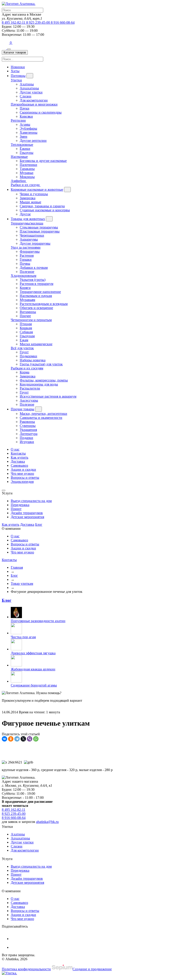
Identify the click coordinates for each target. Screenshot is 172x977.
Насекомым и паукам (36, 296)
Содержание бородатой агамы (34, 685)
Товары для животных (28, 219)
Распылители (30, 388)
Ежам (24, 340)
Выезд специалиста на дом (31, 501)
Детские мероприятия (27, 517)
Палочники (28, 165)
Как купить (19, 457)
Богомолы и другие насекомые (43, 161)
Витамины (28, 312)
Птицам (26, 324)
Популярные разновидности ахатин (38, 621)
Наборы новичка (32, 360)
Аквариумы (29, 239)
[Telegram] (17, 739)
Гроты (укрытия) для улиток (41, 364)
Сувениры (28, 426)
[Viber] (29, 739)
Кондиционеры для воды (39, 384)
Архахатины (29, 88)
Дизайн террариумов (27, 513)
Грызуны (26, 153)
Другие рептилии (33, 140)
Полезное (27, 271)
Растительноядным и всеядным (44, 304)
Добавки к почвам (34, 267)
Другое (25, 214)
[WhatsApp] (36, 739)
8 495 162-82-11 (14, 22)
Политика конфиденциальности (26, 969)
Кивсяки (26, 116)
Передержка (20, 505)
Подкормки (28, 356)
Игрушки (27, 442)
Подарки (26, 438)
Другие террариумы (35, 243)
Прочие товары (22, 409)
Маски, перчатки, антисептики (43, 413)
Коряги (25, 288)
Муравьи (26, 173)
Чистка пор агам (23, 637)
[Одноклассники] (10, 739)
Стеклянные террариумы (39, 227)
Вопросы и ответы (25, 477)
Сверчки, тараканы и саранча (42, 206)
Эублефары (28, 128)
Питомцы (18, 76)
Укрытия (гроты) (32, 280)
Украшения (28, 430)
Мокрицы (27, 177)
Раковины (27, 422)
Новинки (18, 67)
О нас (15, 449)
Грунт (24, 352)
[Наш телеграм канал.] (9, 973)
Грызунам (27, 336)
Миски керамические (36, 344)
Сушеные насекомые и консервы (45, 210)
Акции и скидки (23, 469)
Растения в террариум (36, 284)
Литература (28, 434)
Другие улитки (31, 92)
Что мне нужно (22, 473)
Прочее (25, 316)
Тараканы (27, 169)
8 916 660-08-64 (63, 22)
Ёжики (25, 148)
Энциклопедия (22, 481)
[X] (23, 739)
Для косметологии (34, 100)
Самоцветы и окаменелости (41, 418)
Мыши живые (30, 202)
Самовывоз (19, 465)
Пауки (24, 108)
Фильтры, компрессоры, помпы (44, 380)
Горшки (26, 259)
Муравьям (27, 300)
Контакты (18, 453)
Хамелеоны (28, 132)
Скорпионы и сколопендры (41, 112)
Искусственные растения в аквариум (48, 396)
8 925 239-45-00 (38, 22)
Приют (16, 509)
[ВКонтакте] (4, 739)
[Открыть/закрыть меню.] (9, 49)
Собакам (26, 332)
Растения (27, 255)
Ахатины (27, 84)
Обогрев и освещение (36, 308)
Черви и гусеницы (34, 194)
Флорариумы (30, 251)
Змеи (23, 136)
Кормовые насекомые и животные (37, 189)
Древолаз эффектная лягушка (33, 653)
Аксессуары (29, 400)
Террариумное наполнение (40, 292)
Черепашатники (32, 235)
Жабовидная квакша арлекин (33, 669)
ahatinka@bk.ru (47, 822)
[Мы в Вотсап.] (6, 43)
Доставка (18, 461)
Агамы (25, 124)
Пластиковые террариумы (40, 231)
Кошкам (26, 328)
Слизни (25, 96)
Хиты (15, 71)
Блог (38, 524)
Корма (24, 372)
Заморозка (27, 198)
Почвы (25, 263)
